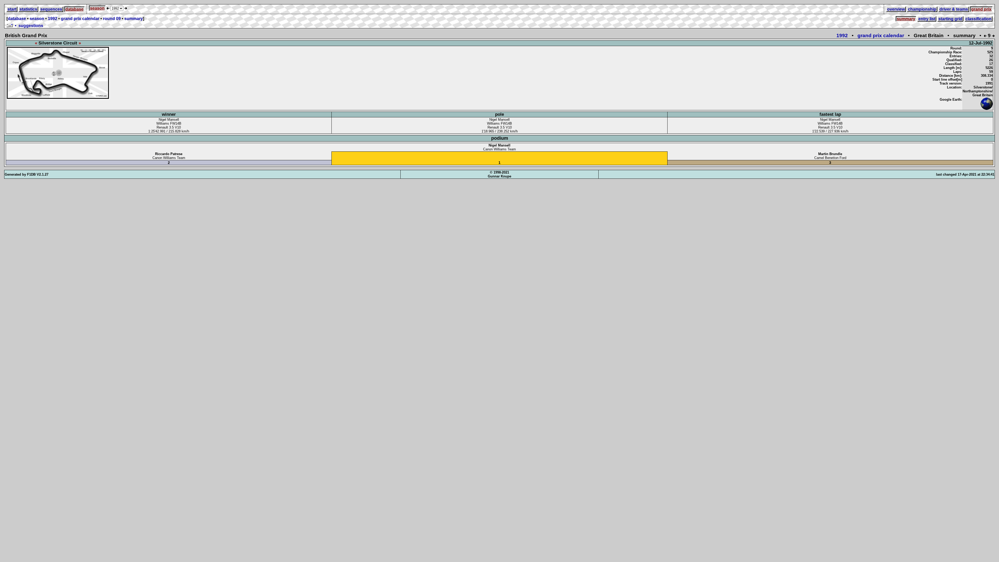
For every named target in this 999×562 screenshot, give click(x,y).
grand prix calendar (80, 18)
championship (922, 9)
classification (978, 19)
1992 (52, 18)
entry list (926, 19)
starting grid (950, 19)
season (97, 8)
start (12, 9)
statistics (28, 9)
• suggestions (28, 25)
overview (896, 9)
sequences (51, 9)
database (74, 9)
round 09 (112, 18)
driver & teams (953, 9)
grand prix (981, 9)
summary (133, 18)
